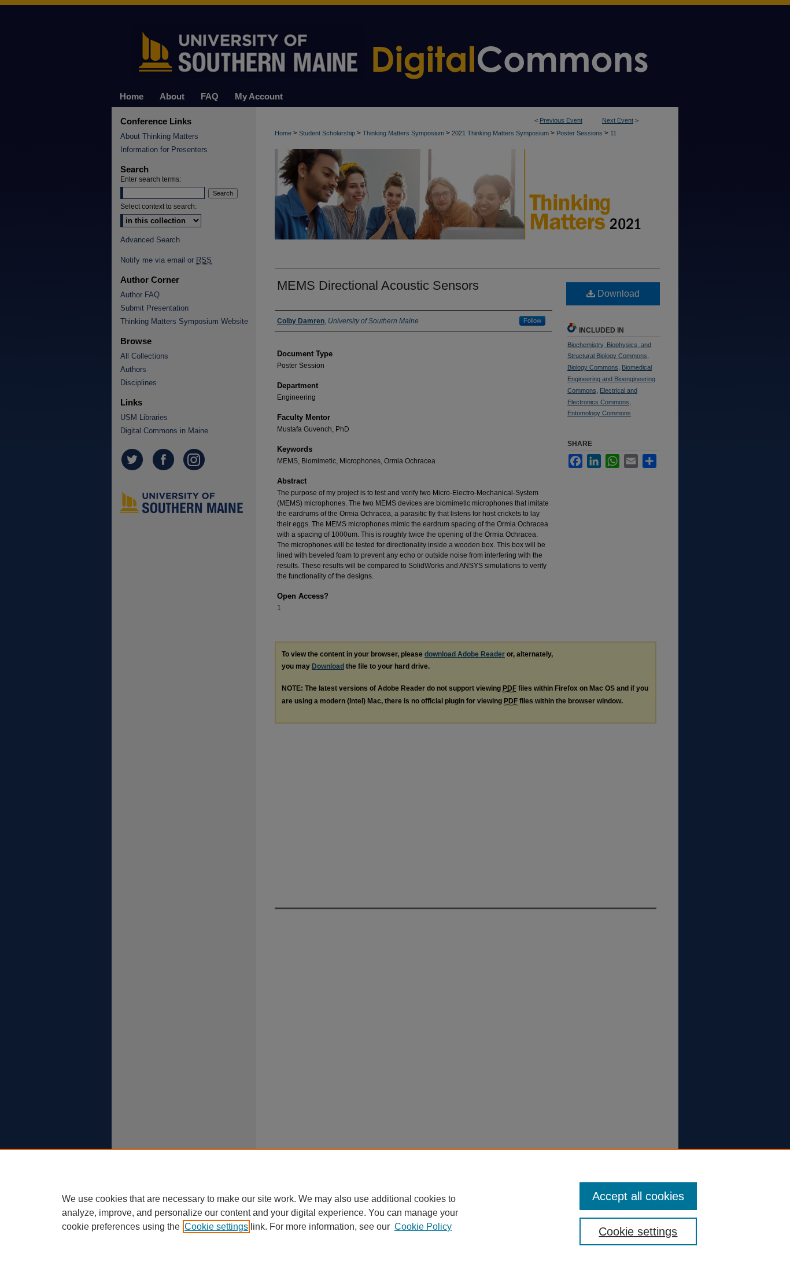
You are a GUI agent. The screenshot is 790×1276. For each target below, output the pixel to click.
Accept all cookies (638, 1196)
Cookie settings (216, 1226)
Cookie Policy (423, 1226)
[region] (395, 1212)
